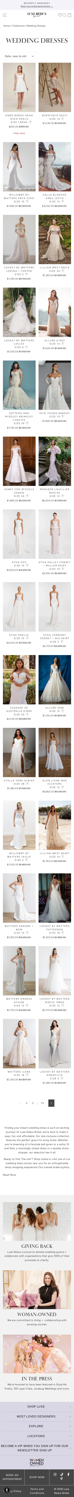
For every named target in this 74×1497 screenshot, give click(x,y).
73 (42, 1103)
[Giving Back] (37, 1221)
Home (6, 25)
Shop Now (37, 1477)
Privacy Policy (12, 1491)
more (65, 1388)
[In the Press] (37, 1354)
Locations (36, 1436)
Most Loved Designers (36, 1416)
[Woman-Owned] (37, 1289)
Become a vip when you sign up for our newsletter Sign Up (34, 1448)
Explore (36, 1426)
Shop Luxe (36, 1406)
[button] (6, 1490)
